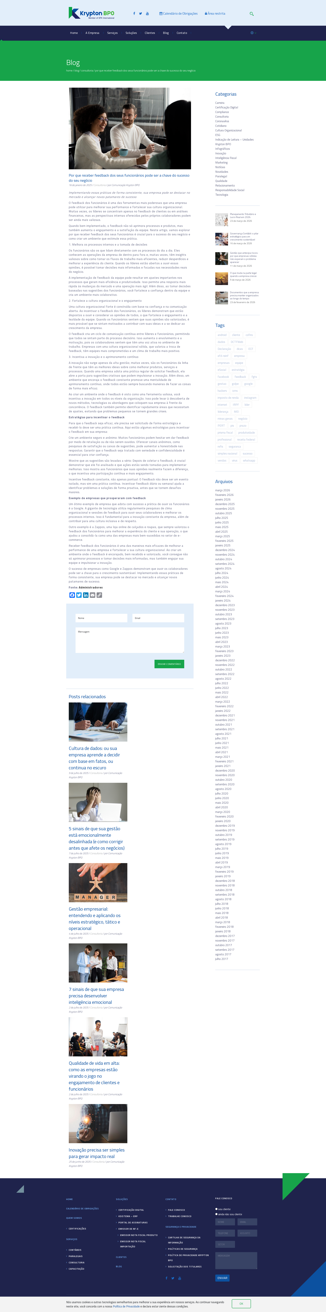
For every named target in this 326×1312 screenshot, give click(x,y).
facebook (223, 377)
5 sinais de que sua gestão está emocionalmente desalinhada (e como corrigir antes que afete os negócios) (97, 838)
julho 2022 (221, 683)
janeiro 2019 (223, 876)
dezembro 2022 (225, 660)
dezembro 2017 (225, 936)
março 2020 (222, 812)
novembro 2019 (225, 830)
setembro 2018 (224, 894)
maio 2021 (222, 747)
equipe (239, 363)
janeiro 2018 (223, 931)
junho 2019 (222, 853)
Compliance (222, 112)
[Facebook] (134, 13)
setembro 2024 (224, 564)
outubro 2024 (223, 559)
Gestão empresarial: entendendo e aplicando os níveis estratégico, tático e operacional (95, 918)
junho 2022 (222, 688)
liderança (223, 411)
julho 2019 (221, 848)
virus (234, 460)
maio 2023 (222, 637)
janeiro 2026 (223, 499)
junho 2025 (222, 522)
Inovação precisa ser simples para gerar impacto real (97, 1153)
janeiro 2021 (223, 766)
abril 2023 (221, 642)
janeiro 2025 (223, 545)
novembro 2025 (225, 508)
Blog (166, 33)
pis (232, 425)
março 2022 (222, 701)
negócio (242, 418)
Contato (182, 33)
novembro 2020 (225, 775)
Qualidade (221, 181)
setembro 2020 (224, 784)
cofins (249, 335)
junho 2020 (222, 798)
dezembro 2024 (225, 550)
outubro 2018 (223, 890)
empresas (224, 363)
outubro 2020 (223, 780)
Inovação (220, 153)
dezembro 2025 (225, 504)
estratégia (238, 370)
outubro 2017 (223, 945)
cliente (236, 335)
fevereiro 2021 (224, 761)
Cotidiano (221, 126)
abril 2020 (221, 807)
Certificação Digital (226, 107)
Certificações (94, 56)
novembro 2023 (225, 610)
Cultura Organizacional (228, 130)
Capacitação (115, 78)
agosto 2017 (223, 954)
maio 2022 (222, 692)
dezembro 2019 (225, 825)
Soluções (131, 33)
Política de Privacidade (126, 1306)
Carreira (219, 103)
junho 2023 (222, 632)
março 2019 (222, 867)
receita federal (246, 439)
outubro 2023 (223, 614)
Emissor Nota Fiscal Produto (178, 67)
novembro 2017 (225, 940)
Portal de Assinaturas (139, 56)
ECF (250, 349)
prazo (243, 425)
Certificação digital (131, 1210)
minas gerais (225, 418)
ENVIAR (222, 1278)
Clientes (150, 33)
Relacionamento (225, 185)
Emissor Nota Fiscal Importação (180, 78)
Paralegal (221, 176)
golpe (235, 384)
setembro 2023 (224, 619)
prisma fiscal (225, 432)
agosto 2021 (223, 734)
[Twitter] (140, 13)
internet (222, 404)
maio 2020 (222, 802)
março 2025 (222, 536)
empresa (239, 356)
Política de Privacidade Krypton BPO (188, 1257)
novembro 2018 (225, 885)
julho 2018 (221, 904)
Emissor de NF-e (136, 67)
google (248, 384)
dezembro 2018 (225, 881)
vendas (222, 460)
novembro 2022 (225, 665)
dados (221, 342)
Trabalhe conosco (187, 56)
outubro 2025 (223, 513)
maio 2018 (222, 913)
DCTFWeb (237, 342)
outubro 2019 (223, 835)
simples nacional (227, 453)
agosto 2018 (223, 899)
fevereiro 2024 (224, 596)
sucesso (247, 453)
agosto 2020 (223, 789)
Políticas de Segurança (183, 1249)
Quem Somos (94, 46)
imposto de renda (228, 397)
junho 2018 (222, 908)
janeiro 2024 (223, 600)
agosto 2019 (223, 844)
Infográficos (222, 149)
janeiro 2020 (223, 821)
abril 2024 (221, 587)
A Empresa (92, 33)
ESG (217, 135)
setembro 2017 (224, 949)
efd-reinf (223, 356)
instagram (250, 397)
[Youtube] (147, 13)
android (222, 335)
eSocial (222, 370)
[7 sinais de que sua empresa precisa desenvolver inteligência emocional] (98, 963)
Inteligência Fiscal (226, 158)
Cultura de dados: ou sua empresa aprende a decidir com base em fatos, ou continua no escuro (94, 757)
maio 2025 (222, 527)
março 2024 (222, 591)
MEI (236, 411)
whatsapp (249, 460)
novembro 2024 (225, 554)
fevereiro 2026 (224, 495)
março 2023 (222, 646)
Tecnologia (221, 194)
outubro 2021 (223, 724)
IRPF (236, 404)
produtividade (246, 432)
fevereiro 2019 (224, 871)
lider (247, 404)
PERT (221, 425)
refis (220, 446)
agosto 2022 (223, 678)
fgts (254, 377)
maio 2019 (222, 858)
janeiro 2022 (223, 711)
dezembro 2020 (225, 770)
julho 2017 (221, 959)
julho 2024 (221, 573)
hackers (222, 390)
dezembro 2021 (225, 715)
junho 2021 (222, 743)
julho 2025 (221, 518)
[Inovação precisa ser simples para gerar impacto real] (98, 1123)
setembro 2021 (224, 729)
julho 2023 (221, 628)
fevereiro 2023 (224, 651)
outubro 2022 (223, 669)
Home (74, 33)
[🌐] (253, 31)
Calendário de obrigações (82, 1208)
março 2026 (222, 490)
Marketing (221, 162)
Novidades (221, 171)
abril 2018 (221, 917)
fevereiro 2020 (224, 816)
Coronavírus (222, 121)
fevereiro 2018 (224, 927)
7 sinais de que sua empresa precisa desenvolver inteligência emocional (96, 995)
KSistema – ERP (136, 46)
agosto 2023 (223, 623)
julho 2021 (221, 738)
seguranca (235, 446)
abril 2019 (221, 862)
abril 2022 (221, 697)
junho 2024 (222, 577)
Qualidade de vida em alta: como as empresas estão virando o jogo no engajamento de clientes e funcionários (94, 1075)
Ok (241, 1303)
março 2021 (222, 757)
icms (235, 390)
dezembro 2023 (225, 605)
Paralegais (114, 56)
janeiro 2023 (223, 655)
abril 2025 (221, 531)
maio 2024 (222, 582)
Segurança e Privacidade (181, 1227)
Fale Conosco (185, 46)
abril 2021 (221, 752)
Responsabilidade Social (100, 67)
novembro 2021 (225, 720)
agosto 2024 (223, 568)
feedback (240, 377)
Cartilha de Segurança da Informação (184, 1240)
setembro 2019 (224, 839)
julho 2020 (221, 793)
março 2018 (222, 922)
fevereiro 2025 (224, 541)
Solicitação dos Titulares (185, 1266)
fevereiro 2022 (224, 706)
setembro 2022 (224, 674)
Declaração (224, 349)
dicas (240, 349)
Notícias (220, 167)
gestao (222, 384)
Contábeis (114, 46)
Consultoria (114, 67)
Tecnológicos (115, 89)
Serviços (112, 33)
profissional (225, 439)
